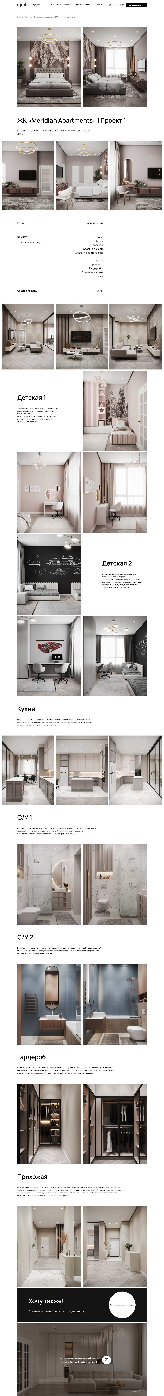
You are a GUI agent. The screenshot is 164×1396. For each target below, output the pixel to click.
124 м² (99, 290)
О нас (51, 5)
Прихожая (32, 1176)
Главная (20, 17)
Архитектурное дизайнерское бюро (37, 5)
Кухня (26, 708)
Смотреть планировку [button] (29, 242)
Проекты (99, 5)
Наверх (134, 1391)
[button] (136, 5)
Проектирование (64, 5)
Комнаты (23, 237)
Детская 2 (117, 563)
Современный (94, 223)
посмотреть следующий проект (80, 1358)
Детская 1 (31, 397)
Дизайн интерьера (83, 5)
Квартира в (78, 1362)
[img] (22, 5)
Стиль (21, 223)
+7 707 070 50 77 (118, 5)
